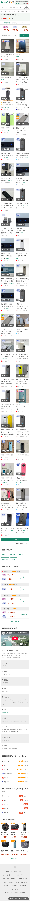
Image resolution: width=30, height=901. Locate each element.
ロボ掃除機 (23, 885)
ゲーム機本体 (6, 875)
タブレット (14, 871)
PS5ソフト (6, 878)
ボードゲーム (15, 889)
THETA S (20, 554)
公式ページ (5, 712)
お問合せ (16, 892)
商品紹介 (15, 23)
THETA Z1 (13, 559)
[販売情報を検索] (16, 36)
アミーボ (13, 878)
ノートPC (21, 871)
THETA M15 (5, 559)
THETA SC (4, 554)
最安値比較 (7, 23)
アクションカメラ (14, 11)
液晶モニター (24, 882)
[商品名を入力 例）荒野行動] (21, 7)
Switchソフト (15, 875)
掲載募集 (22, 892)
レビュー (23, 23)
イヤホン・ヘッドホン (8, 882)
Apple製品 (7, 885)
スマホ (7, 871)
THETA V (12, 554)
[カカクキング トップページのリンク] (1, 11)
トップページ (8, 892)
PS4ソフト (24, 875)
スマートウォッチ (22, 878)
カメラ (6, 11)
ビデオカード (15, 885)
